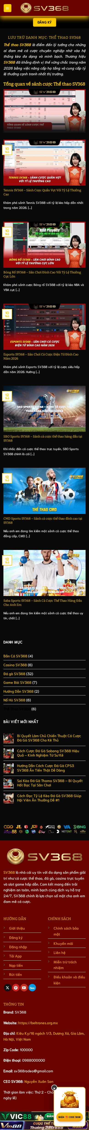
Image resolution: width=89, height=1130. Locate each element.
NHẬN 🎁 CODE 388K (69, 1116)
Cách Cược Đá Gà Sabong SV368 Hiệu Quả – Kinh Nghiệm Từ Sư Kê (48, 752)
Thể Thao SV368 (17, 708)
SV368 (9, 872)
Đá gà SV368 (14, 673)
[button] (7, 8)
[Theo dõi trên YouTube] (24, 988)
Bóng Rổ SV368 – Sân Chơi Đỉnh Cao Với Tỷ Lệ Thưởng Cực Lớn (42, 274)
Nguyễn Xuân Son (38, 1081)
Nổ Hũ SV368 (14, 699)
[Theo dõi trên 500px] (32, 988)
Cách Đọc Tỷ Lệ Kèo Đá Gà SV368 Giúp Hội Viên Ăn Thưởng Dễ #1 (49, 797)
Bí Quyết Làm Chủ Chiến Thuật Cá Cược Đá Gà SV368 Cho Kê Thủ (49, 737)
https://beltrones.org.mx (38, 1022)
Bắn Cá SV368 (15, 655)
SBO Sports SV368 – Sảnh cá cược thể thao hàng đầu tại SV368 (42, 439)
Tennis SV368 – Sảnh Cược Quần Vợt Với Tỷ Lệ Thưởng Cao (42, 192)
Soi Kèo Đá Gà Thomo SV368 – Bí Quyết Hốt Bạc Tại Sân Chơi (50, 782)
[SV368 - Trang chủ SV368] (44, 8)
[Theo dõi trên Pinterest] (16, 988)
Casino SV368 (15, 664)
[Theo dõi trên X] (7, 988)
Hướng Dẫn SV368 (18, 691)
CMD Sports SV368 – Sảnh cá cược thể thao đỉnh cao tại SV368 (42, 521)
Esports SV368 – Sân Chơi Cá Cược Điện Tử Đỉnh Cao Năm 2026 (41, 356)
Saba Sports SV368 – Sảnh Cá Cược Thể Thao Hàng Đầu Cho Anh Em (42, 603)
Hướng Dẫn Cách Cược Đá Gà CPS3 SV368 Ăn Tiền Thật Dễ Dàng (45, 767)
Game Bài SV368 (17, 682)
